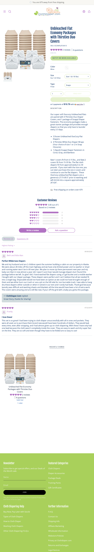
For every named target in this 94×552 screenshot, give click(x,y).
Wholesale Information (58, 531)
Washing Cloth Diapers (13, 526)
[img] (7, 252)
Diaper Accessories (56, 473)
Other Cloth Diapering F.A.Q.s (16, 531)
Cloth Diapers (54, 468)
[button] (56, 50)
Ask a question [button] (61, 230)
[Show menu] (4, 11)
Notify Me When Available (64, 58)
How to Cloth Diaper (12, 521)
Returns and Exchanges (58, 545)
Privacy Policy (41, 497)
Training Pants (54, 483)
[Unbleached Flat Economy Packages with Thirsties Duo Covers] (20, 367)
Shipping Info (54, 521)
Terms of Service (11, 499)
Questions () (22, 239)
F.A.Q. (50, 511)
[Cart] (89, 11)
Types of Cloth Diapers (13, 516)
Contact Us (53, 516)
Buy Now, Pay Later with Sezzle (16, 511)
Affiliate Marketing (56, 526)
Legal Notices (54, 550)
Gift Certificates (55, 487)
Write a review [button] (32, 230)
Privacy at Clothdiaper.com (60, 540)
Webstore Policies (56, 536)
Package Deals (54, 478)
